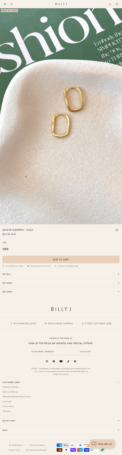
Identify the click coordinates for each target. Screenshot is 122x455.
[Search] (11, 4)
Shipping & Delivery (11, 387)
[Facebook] (54, 361)
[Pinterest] (75, 361)
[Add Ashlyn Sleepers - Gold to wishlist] (116, 230)
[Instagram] (47, 361)
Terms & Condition (37, 445)
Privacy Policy (8, 406)
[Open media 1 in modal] (61, 116)
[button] (5, 4)
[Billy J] (61, 4)
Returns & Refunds (10, 391)
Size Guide (7, 401)
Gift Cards (6, 411)
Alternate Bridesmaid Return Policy (17, 396)
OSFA (5, 248)
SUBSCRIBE (85, 351)
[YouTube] (61, 361)
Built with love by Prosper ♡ (37, 450)
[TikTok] (68, 361)
